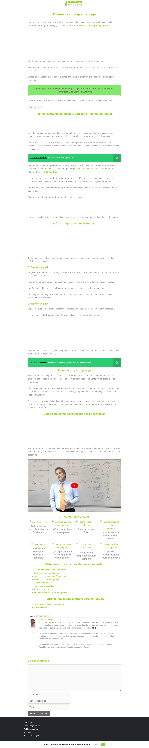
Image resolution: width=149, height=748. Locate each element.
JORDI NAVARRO (46, 620)
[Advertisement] (74, 44)
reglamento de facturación (89, 169)
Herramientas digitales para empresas (51, 604)
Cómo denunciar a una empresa (62, 531)
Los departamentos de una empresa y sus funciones (62, 554)
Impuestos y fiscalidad (44, 586)
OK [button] (103, 744)
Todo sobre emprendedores (46, 573)
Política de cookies (31, 729)
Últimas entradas (43, 616)
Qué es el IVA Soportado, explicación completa (38, 553)
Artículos (27, 732)
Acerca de (32, 616)
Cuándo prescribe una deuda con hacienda (111, 535)
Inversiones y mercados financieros (50, 576)
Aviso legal (28, 722)
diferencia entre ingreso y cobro (92, 25)
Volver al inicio (40, 607)
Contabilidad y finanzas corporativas (50, 570)
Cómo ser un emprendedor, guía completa (86, 555)
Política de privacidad (32, 726)
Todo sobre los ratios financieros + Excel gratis (38, 529)
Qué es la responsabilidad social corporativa (110, 554)
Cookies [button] (95, 744)
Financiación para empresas (46, 579)
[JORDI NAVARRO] (33, 629)
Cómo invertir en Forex (86, 531)
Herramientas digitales (32, 736)
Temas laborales (41, 589)
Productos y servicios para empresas (50, 592)
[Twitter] (33, 632)
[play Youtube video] (74, 485)
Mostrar (39, 108)
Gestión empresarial (43, 583)
